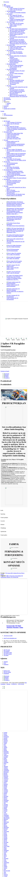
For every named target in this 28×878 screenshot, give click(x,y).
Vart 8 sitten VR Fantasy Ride (17, 49)
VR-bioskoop (10, 78)
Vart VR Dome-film (14, 83)
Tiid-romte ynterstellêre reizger (17, 80)
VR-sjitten (9, 27)
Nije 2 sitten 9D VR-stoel (16, 15)
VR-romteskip (10, 50)
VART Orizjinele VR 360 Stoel (17, 8)
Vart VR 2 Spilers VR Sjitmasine (17, 30)
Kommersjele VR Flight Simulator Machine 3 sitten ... (15, 627)
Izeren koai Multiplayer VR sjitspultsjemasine (13, 192)
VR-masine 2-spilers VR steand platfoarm (16, 178)
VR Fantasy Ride (11, 45)
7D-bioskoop (13, 84)
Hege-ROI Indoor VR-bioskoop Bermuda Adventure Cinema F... (14, 205)
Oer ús (5, 107)
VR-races (9, 54)
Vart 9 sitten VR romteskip (16, 51)
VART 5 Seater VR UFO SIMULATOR (16, 25)
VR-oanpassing (7, 99)
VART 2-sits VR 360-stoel (16, 9)
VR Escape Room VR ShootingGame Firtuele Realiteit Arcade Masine (16, 155)
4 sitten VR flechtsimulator (13, 134)
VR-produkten (7, 5)
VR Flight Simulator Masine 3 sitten (15, 172)
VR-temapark (7, 97)
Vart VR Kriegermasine (15, 76)
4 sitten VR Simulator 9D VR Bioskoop (16, 127)
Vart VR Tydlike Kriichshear (16, 65)
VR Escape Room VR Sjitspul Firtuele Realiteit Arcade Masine (17, 40)
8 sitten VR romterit (11, 136)
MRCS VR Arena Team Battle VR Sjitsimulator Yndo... (15, 231)
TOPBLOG (14, 684)
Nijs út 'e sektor (7, 672)
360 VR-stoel (10, 7)
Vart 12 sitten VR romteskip (16, 53)
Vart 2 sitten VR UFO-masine (17, 23)
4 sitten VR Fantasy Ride (15, 47)
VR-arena (9, 85)
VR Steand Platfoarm (12, 69)
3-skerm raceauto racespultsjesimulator (14, 59)
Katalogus (6, 106)
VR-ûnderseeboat (14, 77)
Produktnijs (6, 673)
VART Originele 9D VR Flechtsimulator (15, 67)
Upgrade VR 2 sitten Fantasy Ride (18, 46)
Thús (5, 4)
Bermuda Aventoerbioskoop (16, 81)
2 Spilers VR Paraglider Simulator (18, 12)
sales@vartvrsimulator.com (10, 638)
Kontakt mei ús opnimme (9, 108)
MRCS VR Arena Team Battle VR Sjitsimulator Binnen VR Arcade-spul (18, 43)
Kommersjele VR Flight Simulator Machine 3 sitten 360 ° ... (15, 213)
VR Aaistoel (9, 14)
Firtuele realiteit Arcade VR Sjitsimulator (16, 153)
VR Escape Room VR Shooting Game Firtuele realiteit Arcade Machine (16, 194)
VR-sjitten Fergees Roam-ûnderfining (18, 28)
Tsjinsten (9, 103)
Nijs (5, 100)
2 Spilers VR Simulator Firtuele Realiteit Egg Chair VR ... (14, 279)
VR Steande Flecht (11, 64)
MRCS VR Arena (11, 190)
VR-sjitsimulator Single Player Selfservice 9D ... (14, 219)
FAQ (8, 104)
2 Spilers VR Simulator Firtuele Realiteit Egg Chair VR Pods (17, 20)
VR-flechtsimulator (11, 11)
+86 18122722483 (8, 635)
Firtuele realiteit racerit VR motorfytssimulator (16, 62)
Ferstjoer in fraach (5, 371)
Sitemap (8, 684)
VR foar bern (10, 74)
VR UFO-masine (11, 22)
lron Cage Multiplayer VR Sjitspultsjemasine (16, 93)
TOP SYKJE (21, 684)
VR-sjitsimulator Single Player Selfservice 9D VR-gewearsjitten (17, 32)
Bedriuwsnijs (7, 670)
